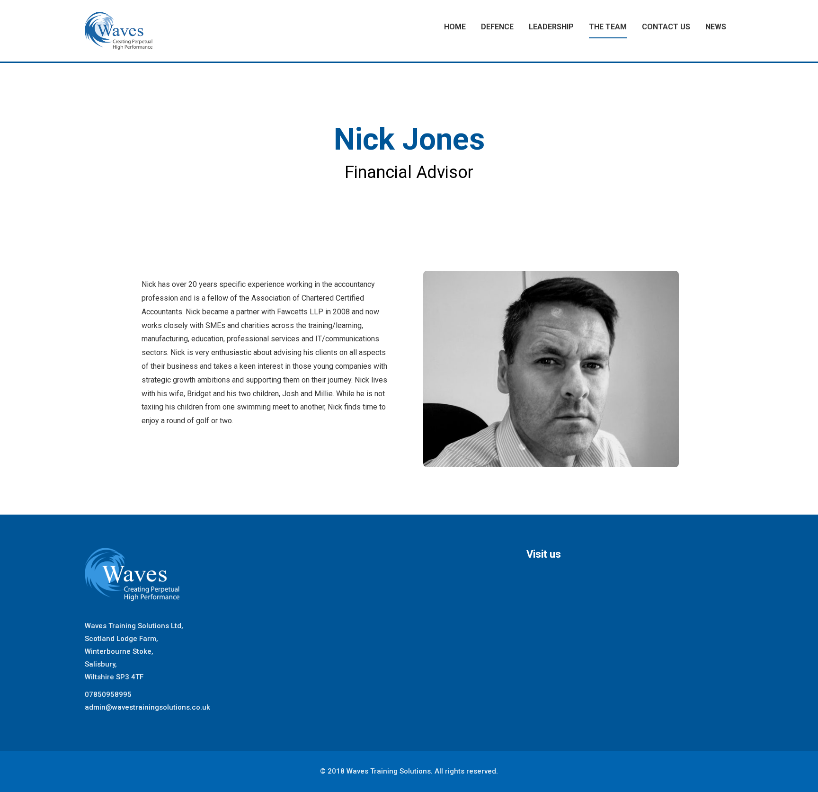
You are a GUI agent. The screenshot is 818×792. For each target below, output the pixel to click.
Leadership (551, 26)
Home (455, 26)
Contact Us (666, 26)
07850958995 (108, 694)
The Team (608, 26)
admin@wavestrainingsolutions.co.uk (147, 707)
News (715, 26)
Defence (497, 26)
